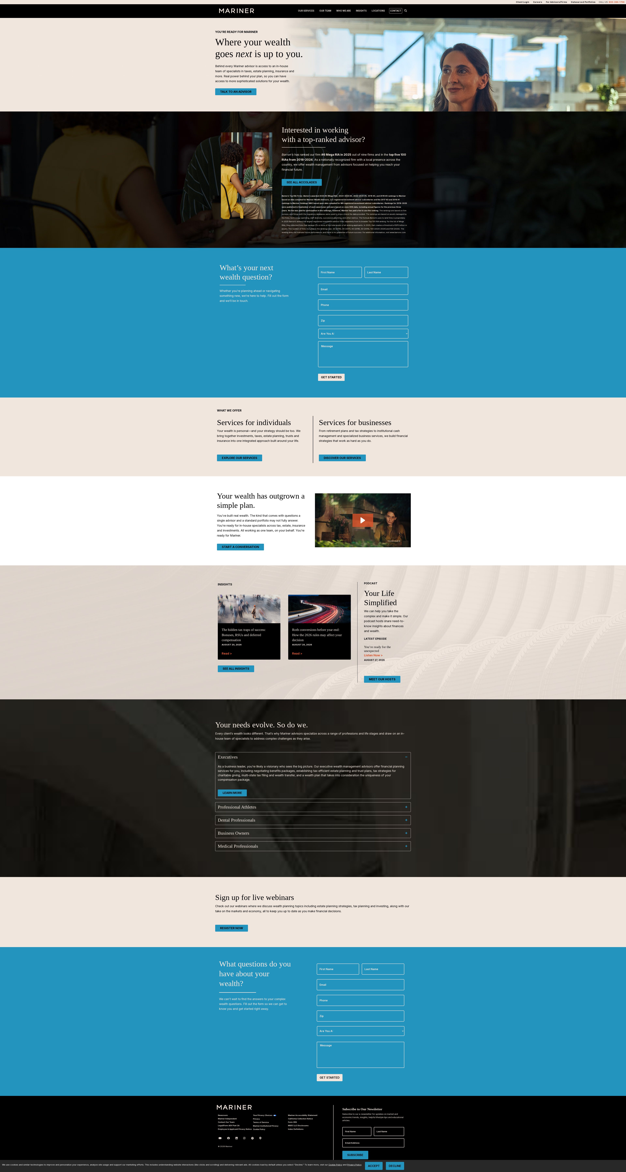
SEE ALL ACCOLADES (302, 182)
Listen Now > (373, 655)
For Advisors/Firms (556, 2)
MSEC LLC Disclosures (298, 1125)
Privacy (256, 1119)
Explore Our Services (239, 458)
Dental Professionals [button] (236, 820)
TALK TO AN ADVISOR (236, 91)
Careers (537, 2)
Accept (374, 1166)
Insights (361, 10)
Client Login (522, 2)
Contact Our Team (226, 1122)
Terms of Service (261, 1122)
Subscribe (355, 1155)
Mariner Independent (227, 1119)
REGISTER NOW (231, 928)
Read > (227, 653)
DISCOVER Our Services (342, 458)
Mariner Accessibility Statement (302, 1115)
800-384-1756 (616, 2)
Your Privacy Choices (262, 1115)
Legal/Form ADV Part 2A (228, 1125)
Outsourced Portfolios (583, 2)
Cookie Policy (259, 1129)
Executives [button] (228, 756)
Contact (395, 10)
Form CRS (292, 1122)
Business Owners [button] (233, 833)
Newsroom (223, 1115)
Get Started (331, 377)
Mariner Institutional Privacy (265, 1126)
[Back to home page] (236, 12)
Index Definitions (296, 1129)
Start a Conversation (240, 547)
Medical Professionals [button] (238, 846)
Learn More (232, 793)
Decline (395, 1166)
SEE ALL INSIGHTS (236, 668)
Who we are (343, 10)
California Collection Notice (300, 1119)
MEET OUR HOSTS (382, 679)
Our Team (325, 10)
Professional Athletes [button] (237, 807)
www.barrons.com (398, 232)
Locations (378, 10)
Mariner (234, 1107)
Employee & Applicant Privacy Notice (235, 1129)
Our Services (306, 10)
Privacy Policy (354, 1165)
